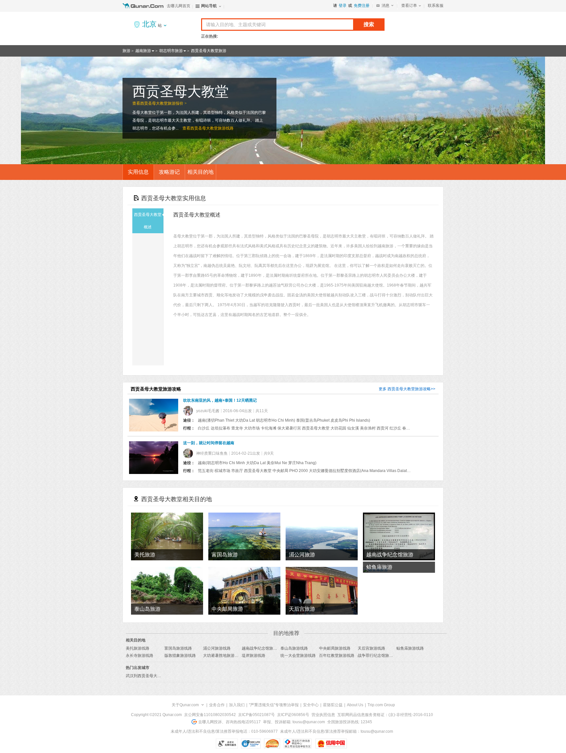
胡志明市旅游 (171, 50)
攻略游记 (169, 172)
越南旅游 (143, 50)
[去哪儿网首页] (144, 6)
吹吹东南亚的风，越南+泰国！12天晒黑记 (220, 400)
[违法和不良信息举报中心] (297, 743)
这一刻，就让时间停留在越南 (208, 443)
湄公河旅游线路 (217, 648)
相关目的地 (200, 172)
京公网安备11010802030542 (210, 714)
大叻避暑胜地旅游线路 (222, 655)
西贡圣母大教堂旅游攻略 (409, 389)
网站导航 (209, 6)
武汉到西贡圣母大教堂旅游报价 (153, 676)
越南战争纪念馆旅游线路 (263, 648)
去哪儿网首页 (178, 6)
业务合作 (217, 705)
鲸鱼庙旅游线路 (410, 648)
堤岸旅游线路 (253, 655)
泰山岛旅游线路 (294, 648)
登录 (343, 5)
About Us (355, 705)
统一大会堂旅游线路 (298, 655)
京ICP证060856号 (293, 714)
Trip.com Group (381, 705)
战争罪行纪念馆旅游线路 (379, 655)
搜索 (369, 24)
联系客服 (435, 5)
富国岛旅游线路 (178, 648)
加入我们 (237, 705)
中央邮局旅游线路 (334, 648)
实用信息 (138, 172)
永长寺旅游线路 (139, 655)
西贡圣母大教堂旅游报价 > (163, 103)
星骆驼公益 (333, 705)
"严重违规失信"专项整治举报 (274, 705)
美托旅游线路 (137, 648)
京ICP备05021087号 (256, 714)
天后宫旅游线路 (371, 648)
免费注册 (361, 5)
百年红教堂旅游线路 (336, 655)
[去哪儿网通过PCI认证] (272, 743)
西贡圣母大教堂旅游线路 (212, 128)
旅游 (126, 50)
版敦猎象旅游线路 (180, 655)
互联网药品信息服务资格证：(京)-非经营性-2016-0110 (385, 714)
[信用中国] (331, 743)
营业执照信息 (323, 714)
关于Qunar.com (185, 705)
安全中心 (311, 705)
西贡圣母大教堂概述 (147, 220)
